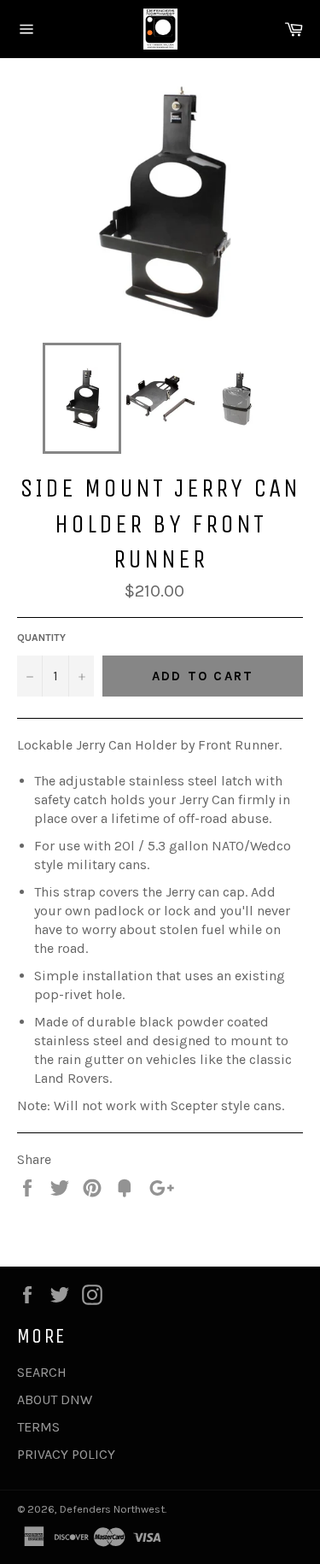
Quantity (41, 638)
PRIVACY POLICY (66, 1454)
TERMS (38, 1427)
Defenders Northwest (112, 1508)
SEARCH (42, 1372)
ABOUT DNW (54, 1399)
